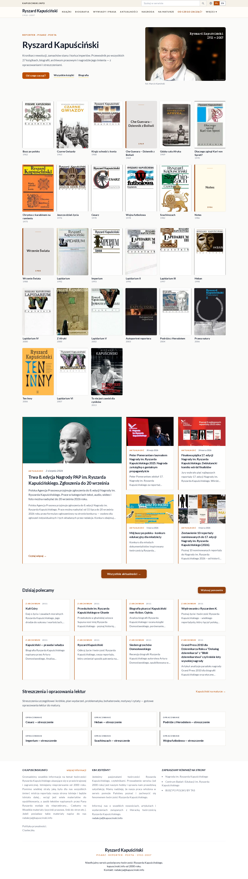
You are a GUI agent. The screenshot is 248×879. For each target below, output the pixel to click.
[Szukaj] (203, 3)
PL (216, 3)
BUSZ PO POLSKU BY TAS (180, 790)
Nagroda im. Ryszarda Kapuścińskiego (186, 776)
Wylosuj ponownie (212, 590)
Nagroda (148, 11)
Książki (67, 11)
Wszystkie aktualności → (124, 573)
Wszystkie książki (64, 75)
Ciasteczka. (28, 830)
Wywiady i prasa (105, 11)
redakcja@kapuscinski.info (107, 818)
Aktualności (129, 11)
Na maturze (166, 11)
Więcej (211, 11)
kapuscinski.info (33, 3)
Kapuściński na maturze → (211, 691)
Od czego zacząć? (190, 11)
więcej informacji (76, 770)
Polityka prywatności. (34, 826)
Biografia (82, 11)
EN (222, 3)
